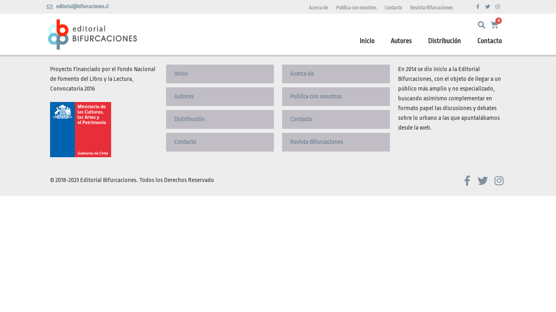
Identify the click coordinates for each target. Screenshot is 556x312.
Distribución (444, 41)
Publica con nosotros (356, 8)
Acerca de (318, 8)
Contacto (393, 8)
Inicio (367, 41)
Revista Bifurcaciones (431, 8)
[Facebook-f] (478, 7)
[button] (481, 25)
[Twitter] (488, 7)
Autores (401, 41)
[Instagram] (497, 7)
